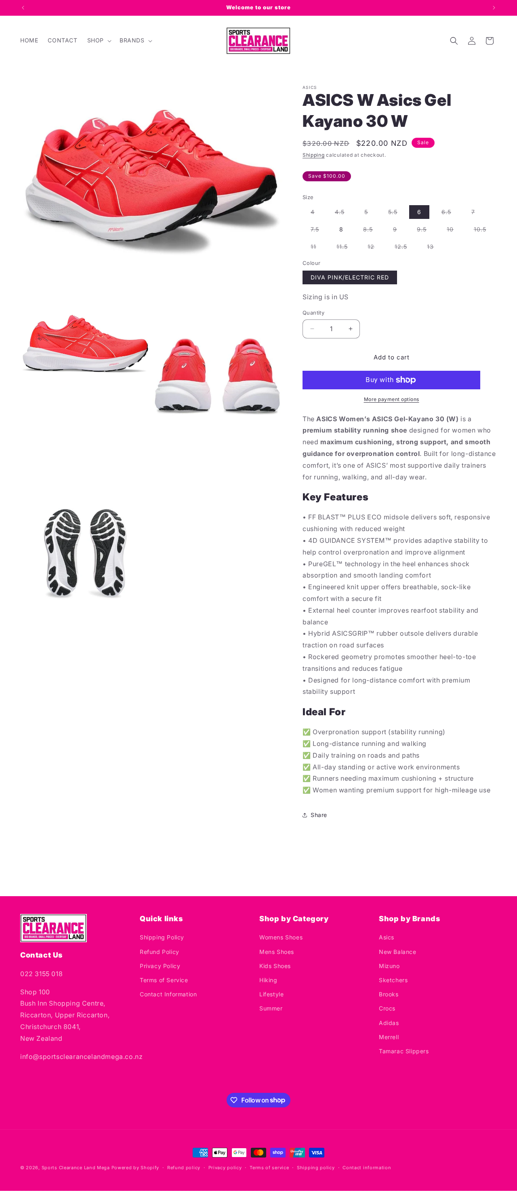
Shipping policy (316, 1167)
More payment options (391, 399)
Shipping (314, 155)
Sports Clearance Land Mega (76, 1167)
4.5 (344, 213)
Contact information (367, 1167)
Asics (386, 937)
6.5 (450, 213)
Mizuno (389, 965)
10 (454, 230)
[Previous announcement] (23, 7)
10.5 (484, 230)
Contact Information (168, 994)
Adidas (389, 1022)
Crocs (387, 1008)
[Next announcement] (494, 7)
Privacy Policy (160, 965)
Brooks (389, 994)
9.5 (426, 230)
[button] (98, 40)
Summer (271, 1008)
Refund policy (183, 1167)
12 (375, 248)
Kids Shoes (275, 965)
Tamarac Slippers (404, 1051)
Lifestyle (271, 994)
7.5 (319, 230)
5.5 (397, 213)
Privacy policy (225, 1167)
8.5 (372, 230)
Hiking (268, 980)
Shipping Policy (162, 937)
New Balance (397, 951)
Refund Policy (159, 951)
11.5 (346, 248)
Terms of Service (164, 980)
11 (317, 248)
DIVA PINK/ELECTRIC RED (350, 277)
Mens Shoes (276, 951)
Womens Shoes (281, 937)
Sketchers (393, 980)
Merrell (389, 1036)
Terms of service (269, 1167)
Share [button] (319, 814)
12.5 (405, 248)
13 (434, 248)
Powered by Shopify (135, 1167)
